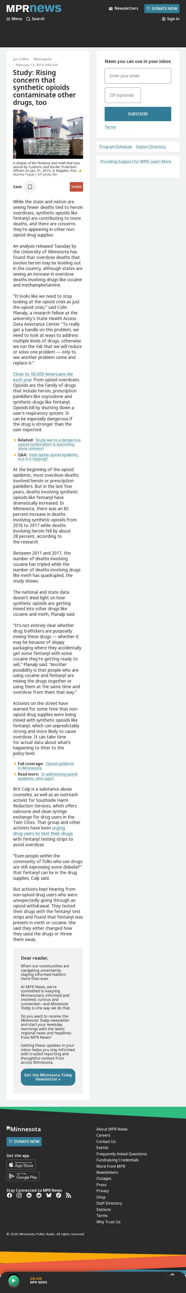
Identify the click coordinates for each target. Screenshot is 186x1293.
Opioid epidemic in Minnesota (46, 765)
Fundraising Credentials (117, 1160)
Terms (110, 127)
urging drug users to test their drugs (43, 830)
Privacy (102, 1190)
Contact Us (106, 1141)
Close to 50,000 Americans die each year (43, 376)
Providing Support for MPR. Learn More (135, 161)
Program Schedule (115, 147)
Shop (101, 1197)
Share (76, 187)
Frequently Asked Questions (121, 1154)
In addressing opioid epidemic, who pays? (48, 776)
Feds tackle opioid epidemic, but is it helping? (48, 457)
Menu (17, 19)
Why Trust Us (108, 1222)
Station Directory (151, 147)
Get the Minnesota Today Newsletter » (48, 1077)
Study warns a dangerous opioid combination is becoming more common (49, 444)
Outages (103, 1178)
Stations (103, 1209)
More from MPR (110, 1166)
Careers (103, 1135)
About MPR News (112, 1129)
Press (101, 1184)
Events (102, 1147)
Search (38, 19)
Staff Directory (109, 1203)
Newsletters (107, 1172)
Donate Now (162, 8)
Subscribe (138, 114)
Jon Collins (21, 59)
